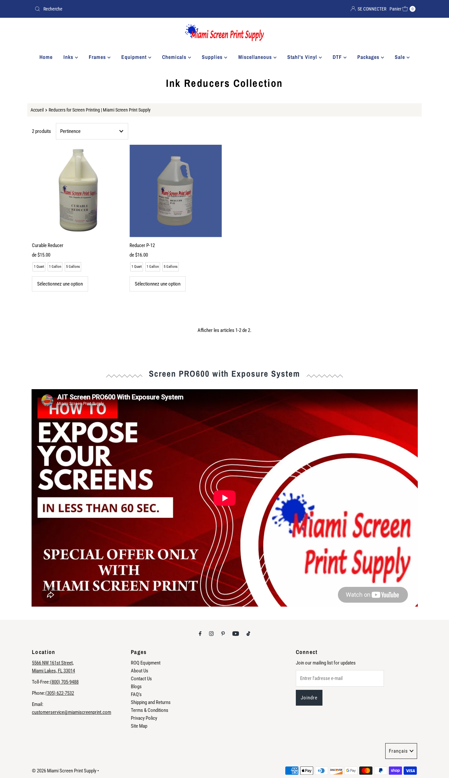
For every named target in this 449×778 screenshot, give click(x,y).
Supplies (213, 57)
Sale (401, 57)
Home (46, 57)
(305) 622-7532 (59, 693)
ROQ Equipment (145, 663)
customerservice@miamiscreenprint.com (71, 712)
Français (398, 751)
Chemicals (175, 57)
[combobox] (127, 8)
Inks (69, 57)
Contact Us (141, 679)
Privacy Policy (144, 718)
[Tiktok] (248, 634)
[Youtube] (235, 634)
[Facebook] (200, 634)
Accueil (37, 110)
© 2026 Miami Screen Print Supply (64, 771)
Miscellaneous (255, 57)
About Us (139, 671)
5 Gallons (73, 266)
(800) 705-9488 (64, 682)
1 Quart (39, 266)
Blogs (136, 687)
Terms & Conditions (149, 710)
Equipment (134, 57)
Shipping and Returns (151, 702)
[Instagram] (211, 634)
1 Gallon (55, 266)
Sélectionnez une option (60, 284)
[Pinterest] (223, 634)
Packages (369, 57)
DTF (338, 57)
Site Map (139, 726)
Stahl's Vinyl (303, 57)
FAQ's (136, 694)
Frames (98, 57)
